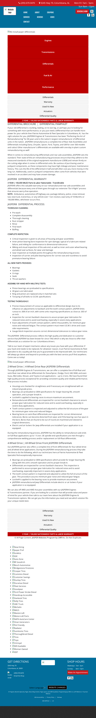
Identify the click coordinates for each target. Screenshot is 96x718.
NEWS (52, 17)
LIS (53, 701)
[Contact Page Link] (91, 11)
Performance (48, 87)
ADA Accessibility (39, 697)
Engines (48, 40)
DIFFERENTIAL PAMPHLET (53, 124)
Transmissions (48, 52)
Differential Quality (48, 116)
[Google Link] (92, 15)
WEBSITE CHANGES (57, 687)
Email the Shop (19, 676)
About (37, 12)
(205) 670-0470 (27, 3)
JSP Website (77, 692)
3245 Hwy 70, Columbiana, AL (55, 3)
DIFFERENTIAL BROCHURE (22, 124)
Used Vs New (48, 106)
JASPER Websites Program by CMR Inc (48, 537)
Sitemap (59, 697)
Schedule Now (82, 11)
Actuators (48, 111)
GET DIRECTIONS (18, 661)
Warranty (48, 102)
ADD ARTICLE (45, 701)
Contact (26, 22)
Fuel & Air (48, 75)
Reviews (40, 17)
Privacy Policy (50, 697)
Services (26, 17)
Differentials (48, 63)
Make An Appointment (78, 672)
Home (25, 12)
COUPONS (50, 12)
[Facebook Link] (88, 15)
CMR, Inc (70, 692)
